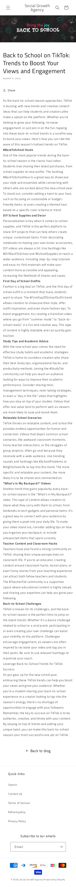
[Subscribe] (61, 847)
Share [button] (11, 90)
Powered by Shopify (54, 879)
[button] (8, 7)
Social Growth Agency (31, 879)
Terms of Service (19, 803)
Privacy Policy (17, 821)
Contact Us (15, 794)
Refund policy (17, 812)
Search (12, 785)
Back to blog (40, 751)
